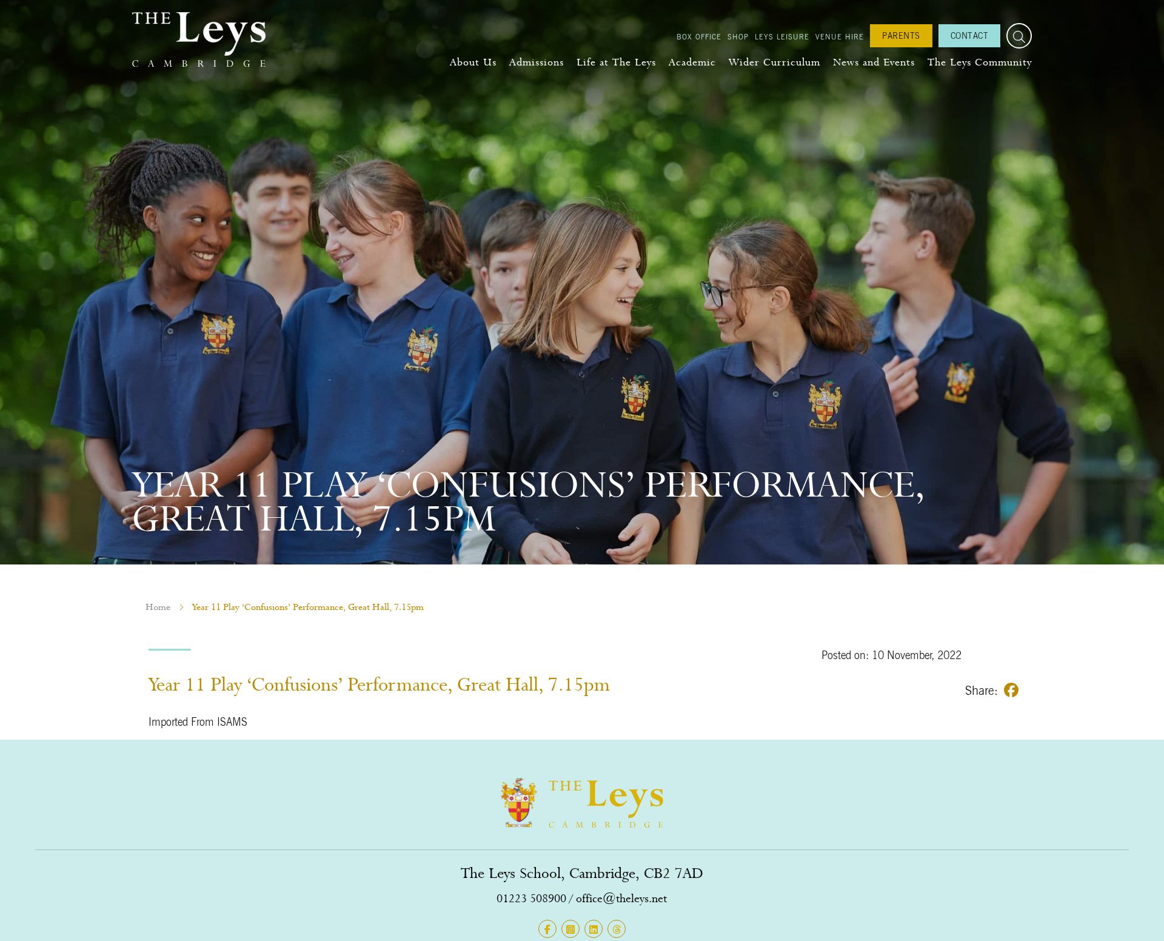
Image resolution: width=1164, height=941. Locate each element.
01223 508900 (531, 898)
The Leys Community (980, 62)
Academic (692, 62)
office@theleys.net (621, 898)
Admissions (536, 62)
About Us (473, 62)
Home (158, 607)
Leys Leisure (782, 36)
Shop (738, 36)
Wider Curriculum (774, 62)
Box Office (699, 36)
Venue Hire (839, 36)
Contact (970, 35)
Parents (901, 35)
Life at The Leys (616, 62)
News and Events (874, 62)
